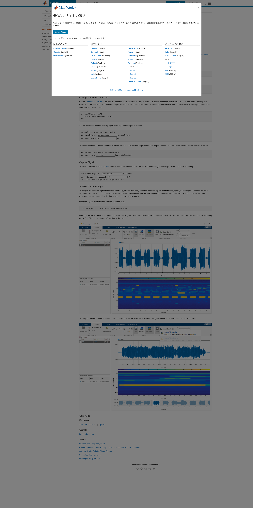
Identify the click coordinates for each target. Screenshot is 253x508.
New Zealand (170, 56)
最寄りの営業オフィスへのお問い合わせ (126, 90)
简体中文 (171, 63)
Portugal (131, 59)
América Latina (59, 48)
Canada (56, 52)
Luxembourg (96, 78)
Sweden (131, 63)
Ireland (93, 70)
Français (133, 78)
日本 (167, 70)
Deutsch (133, 70)
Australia (168, 48)
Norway (131, 52)
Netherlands (133, 48)
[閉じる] (199, 7)
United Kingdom (134, 81)
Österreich (132, 56)
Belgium (94, 48)
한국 (167, 74)
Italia (93, 74)
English (133, 74)
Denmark (94, 52)
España (94, 59)
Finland (94, 63)
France (94, 67)
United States (59, 56)
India (167, 52)
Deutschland (96, 56)
